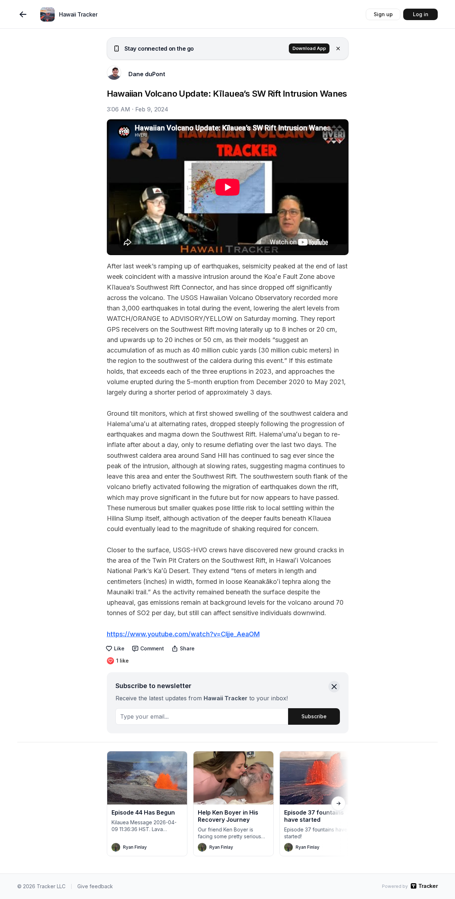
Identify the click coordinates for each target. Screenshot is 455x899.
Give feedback (95, 886)
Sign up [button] (383, 14)
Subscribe (314, 716)
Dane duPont (146, 74)
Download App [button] (309, 48)
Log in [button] (420, 14)
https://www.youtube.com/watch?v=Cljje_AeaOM (183, 634)
